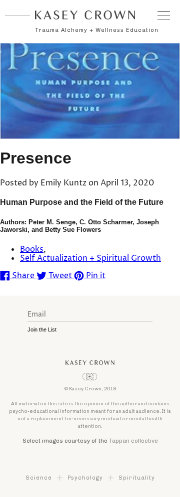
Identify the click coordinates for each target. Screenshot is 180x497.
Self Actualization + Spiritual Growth (90, 258)
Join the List (42, 329)
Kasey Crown (85, 15)
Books (32, 249)
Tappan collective (133, 440)
